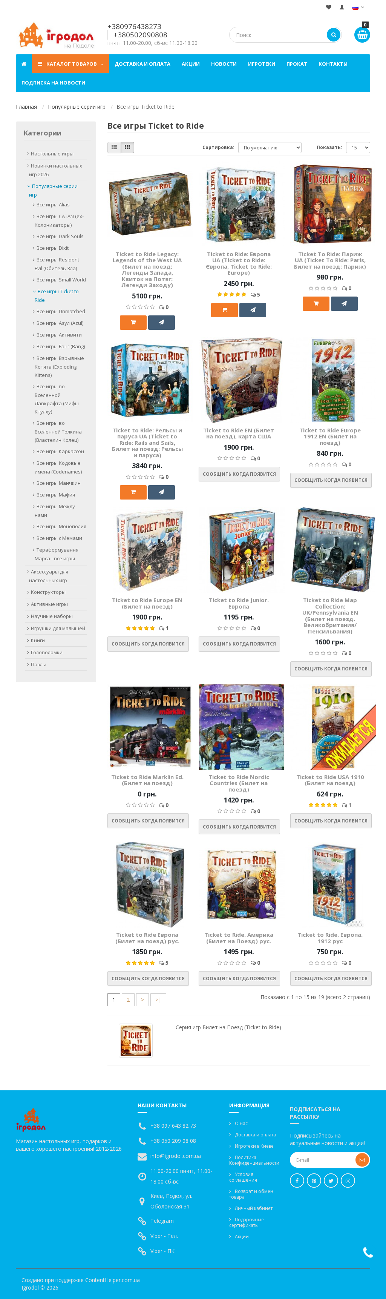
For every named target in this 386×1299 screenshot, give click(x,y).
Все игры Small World (61, 279)
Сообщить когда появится (239, 474)
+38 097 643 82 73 (173, 1125)
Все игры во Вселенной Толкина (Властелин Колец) (58, 431)
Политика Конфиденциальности (254, 1160)
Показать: (329, 147)
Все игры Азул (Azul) (60, 323)
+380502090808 (140, 35)
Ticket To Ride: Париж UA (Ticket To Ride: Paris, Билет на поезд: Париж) (330, 260)
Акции (191, 63)
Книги (38, 640)
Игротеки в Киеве (254, 1146)
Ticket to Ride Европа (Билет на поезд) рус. (147, 938)
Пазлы (38, 664)
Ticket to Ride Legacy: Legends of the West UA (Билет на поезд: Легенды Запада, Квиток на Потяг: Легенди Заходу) (147, 269)
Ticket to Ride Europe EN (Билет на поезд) (147, 603)
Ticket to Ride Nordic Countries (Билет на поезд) (238, 783)
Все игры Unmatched (61, 311)
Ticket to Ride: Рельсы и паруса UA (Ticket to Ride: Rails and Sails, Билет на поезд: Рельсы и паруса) (147, 442)
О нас (241, 1123)
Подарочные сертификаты (246, 1222)
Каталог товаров (71, 63)
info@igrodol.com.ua (175, 1155)
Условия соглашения (243, 1177)
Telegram (162, 1220)
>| (158, 999)
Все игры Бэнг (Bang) (61, 346)
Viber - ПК (162, 1250)
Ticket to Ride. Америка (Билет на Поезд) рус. (238, 938)
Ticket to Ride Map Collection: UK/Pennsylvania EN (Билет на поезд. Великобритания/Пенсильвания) (330, 615)
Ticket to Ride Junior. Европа (239, 603)
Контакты (333, 63)
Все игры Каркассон (60, 451)
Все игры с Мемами (59, 538)
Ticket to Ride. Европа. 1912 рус (330, 938)
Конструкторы (48, 592)
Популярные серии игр (77, 106)
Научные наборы (52, 616)
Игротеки (261, 63)
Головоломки (47, 652)
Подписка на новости (53, 82)
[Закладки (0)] (328, 7)
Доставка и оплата (142, 63)
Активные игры (49, 604)
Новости (224, 63)
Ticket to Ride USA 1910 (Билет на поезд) (330, 780)
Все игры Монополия (61, 526)
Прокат (296, 63)
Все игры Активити (59, 334)
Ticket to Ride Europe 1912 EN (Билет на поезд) (330, 436)
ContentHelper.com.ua (112, 1280)
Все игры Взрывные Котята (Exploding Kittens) (59, 366)
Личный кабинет (254, 1208)
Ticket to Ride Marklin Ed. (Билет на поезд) (147, 780)
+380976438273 (134, 26)
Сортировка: (218, 147)
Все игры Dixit (53, 247)
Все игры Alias (53, 204)
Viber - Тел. (164, 1235)
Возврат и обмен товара (251, 1194)
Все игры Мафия (56, 494)
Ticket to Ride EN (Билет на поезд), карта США (238, 433)
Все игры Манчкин (59, 483)
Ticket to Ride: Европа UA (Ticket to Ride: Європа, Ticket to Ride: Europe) (239, 263)
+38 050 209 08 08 (173, 1140)
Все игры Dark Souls (60, 236)
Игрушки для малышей (58, 628)
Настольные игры (52, 153)
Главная (26, 106)
